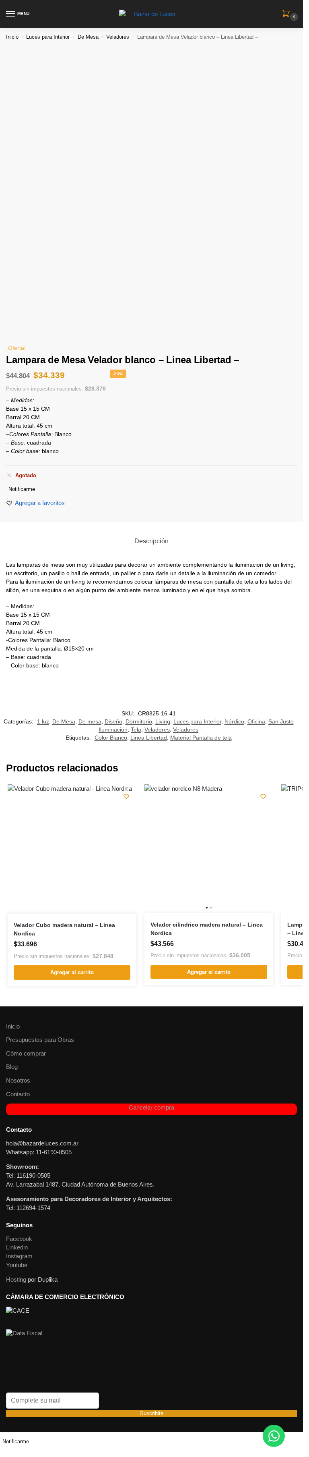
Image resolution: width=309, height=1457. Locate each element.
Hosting (16, 1279)
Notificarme (21, 489)
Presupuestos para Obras (40, 1040)
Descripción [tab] (151, 541)
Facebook (19, 1239)
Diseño (113, 722)
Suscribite (151, 1413)
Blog (12, 1067)
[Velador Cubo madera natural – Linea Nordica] (72, 849)
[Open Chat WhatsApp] (274, 1436)
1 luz (43, 722)
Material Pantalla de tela (201, 738)
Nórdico (234, 722)
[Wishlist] (126, 796)
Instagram (19, 1256)
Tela (136, 730)
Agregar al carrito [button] (72, 972)
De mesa (89, 722)
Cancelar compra (151, 1107)
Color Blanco (111, 738)
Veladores (117, 37)
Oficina (256, 722)
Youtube (16, 1265)
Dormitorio (139, 722)
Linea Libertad (148, 738)
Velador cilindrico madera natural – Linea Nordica (206, 929)
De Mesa (88, 37)
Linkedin (17, 1247)
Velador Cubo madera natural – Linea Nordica (64, 929)
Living (162, 722)
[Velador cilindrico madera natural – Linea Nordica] (208, 848)
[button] (287, 14)
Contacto (18, 1094)
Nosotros (18, 1080)
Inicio (12, 37)
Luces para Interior (48, 37)
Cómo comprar (26, 1053)
